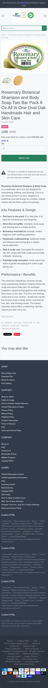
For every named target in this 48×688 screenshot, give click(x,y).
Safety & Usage (7, 400)
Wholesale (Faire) (8, 454)
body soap (27, 322)
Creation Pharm (19, 682)
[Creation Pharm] (24, 16)
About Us (36, 643)
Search (10, 641)
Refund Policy (7, 413)
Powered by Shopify (33, 682)
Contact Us (6, 451)
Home (3, 35)
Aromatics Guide (32, 661)
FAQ (3, 427)
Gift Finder (5, 494)
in (34, 322)
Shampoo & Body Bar (10, 328)
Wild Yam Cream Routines (12, 501)
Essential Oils (7, 376)
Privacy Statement (13, 649)
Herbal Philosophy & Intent (12, 407)
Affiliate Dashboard (31, 654)
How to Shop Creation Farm (16, 643)
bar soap (18, 322)
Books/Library (7, 488)
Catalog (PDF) (7, 461)
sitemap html (13, 654)
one (37, 322)
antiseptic (9, 322)
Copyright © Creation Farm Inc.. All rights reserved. (23, 651)
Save (18, 334)
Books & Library (8, 380)
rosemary (5, 325)
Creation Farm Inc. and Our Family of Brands (20, 505)
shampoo (25, 325)
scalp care (15, 325)
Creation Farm (7, 122)
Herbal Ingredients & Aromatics (14, 477)
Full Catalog (6, 383)
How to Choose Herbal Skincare (14, 403)
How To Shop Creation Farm (13, 498)
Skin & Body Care (8, 373)
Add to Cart (24, 158)
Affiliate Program (8, 457)
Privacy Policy (7, 410)
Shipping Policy (7, 417)
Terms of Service (8, 424)
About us (5, 444)
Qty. (3, 143)
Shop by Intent (7, 397)
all (2, 322)
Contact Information (9, 420)
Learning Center (8, 484)
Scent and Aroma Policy (11, 430)
